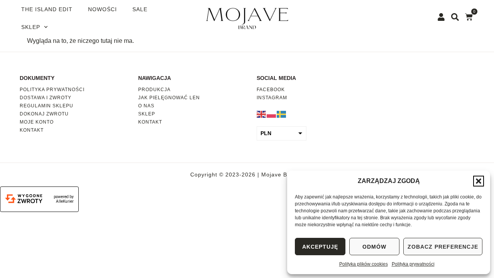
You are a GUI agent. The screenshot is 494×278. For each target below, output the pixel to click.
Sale (139, 9)
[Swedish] (282, 113)
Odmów (374, 247)
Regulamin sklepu (46, 105)
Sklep (30, 27)
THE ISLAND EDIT (47, 9)
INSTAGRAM (272, 97)
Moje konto (37, 122)
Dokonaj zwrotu (44, 114)
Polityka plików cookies (363, 264)
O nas (146, 105)
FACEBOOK (271, 89)
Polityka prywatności (413, 264)
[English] (262, 113)
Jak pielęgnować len (169, 97)
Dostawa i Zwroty (45, 97)
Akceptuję (320, 247)
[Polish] (272, 113)
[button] (478, 181)
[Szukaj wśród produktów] (455, 17)
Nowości (102, 9)
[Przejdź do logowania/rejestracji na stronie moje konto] (441, 17)
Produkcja (154, 89)
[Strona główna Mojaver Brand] (247, 18)
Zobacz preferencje (443, 247)
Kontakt (32, 130)
